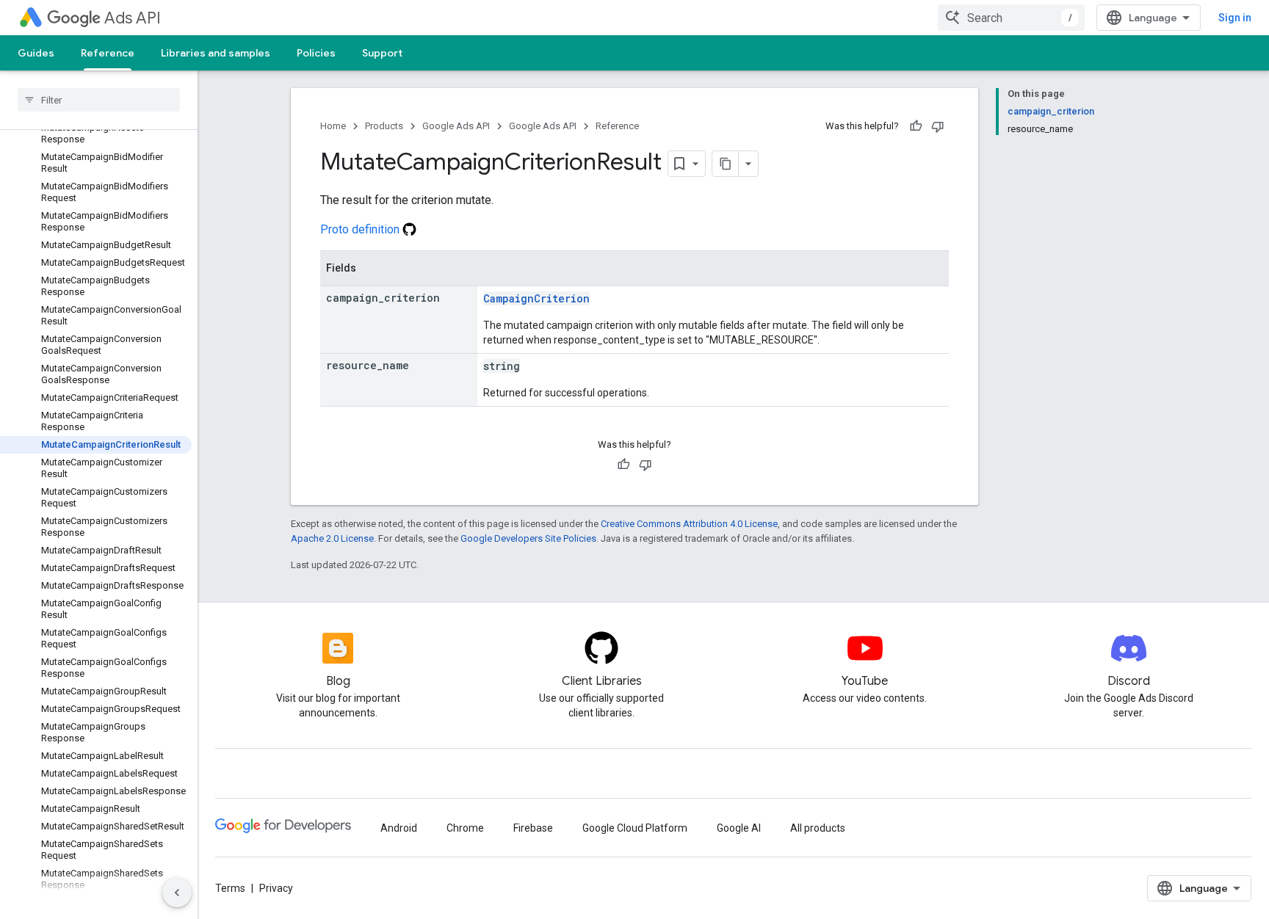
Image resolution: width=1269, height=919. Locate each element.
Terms (230, 888)
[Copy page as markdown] (725, 163)
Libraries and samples (215, 52)
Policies (316, 52)
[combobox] (1011, 17)
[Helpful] (916, 126)
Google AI (739, 828)
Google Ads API (456, 125)
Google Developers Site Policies (528, 538)
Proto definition (361, 229)
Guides (36, 52)
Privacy (276, 888)
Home (333, 125)
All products (817, 828)
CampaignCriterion (536, 298)
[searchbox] (99, 100)
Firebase (533, 828)
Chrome (465, 828)
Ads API (132, 18)
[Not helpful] (938, 126)
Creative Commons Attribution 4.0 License (689, 523)
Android (398, 828)
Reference (107, 52)
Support (382, 52)
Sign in (1234, 17)
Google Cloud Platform (634, 828)
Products (384, 125)
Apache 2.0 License (332, 538)
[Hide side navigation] (177, 892)
